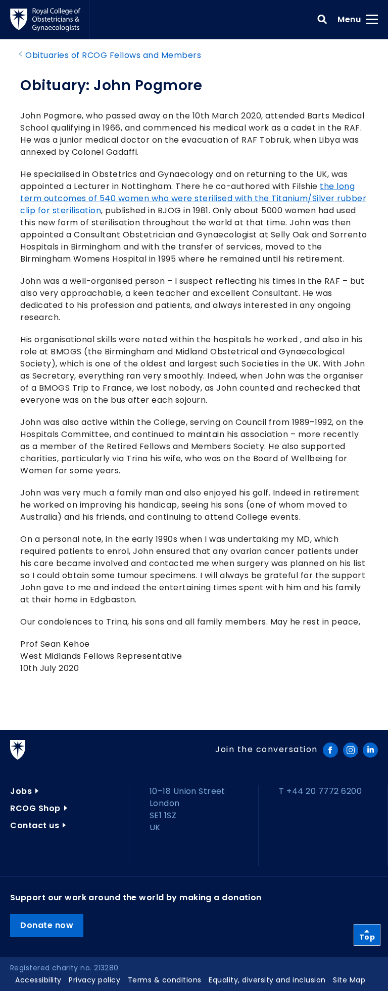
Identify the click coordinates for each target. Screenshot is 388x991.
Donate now (46, 925)
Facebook (330, 750)
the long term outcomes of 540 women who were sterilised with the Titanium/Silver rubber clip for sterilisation (193, 198)
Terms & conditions (165, 980)
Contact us (34, 825)
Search (322, 20)
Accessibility (38, 980)
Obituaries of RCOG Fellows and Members (113, 55)
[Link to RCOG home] (49, 19)
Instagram (350, 750)
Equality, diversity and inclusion (267, 980)
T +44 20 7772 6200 (320, 791)
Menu (352, 19)
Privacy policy (94, 980)
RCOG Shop (35, 808)
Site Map (349, 980)
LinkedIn (370, 750)
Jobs (21, 791)
